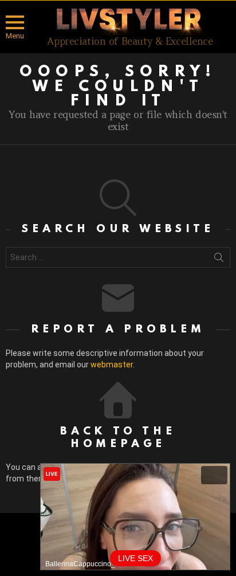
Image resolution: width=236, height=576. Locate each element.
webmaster (112, 364)
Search (218, 259)
